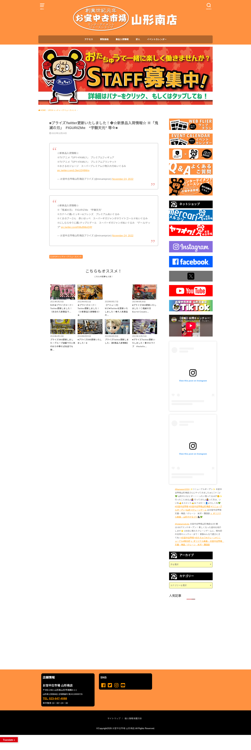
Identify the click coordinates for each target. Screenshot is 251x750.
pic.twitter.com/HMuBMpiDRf (76, 227)
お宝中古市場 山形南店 (123, 728)
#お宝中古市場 (181, 506)
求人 (138, 39)
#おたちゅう (200, 538)
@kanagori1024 (182, 489)
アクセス (88, 39)
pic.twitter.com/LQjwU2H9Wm (73, 170)
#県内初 (186, 541)
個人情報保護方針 (133, 718)
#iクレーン (210, 538)
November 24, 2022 (122, 179)
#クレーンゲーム (199, 510)
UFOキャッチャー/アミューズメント (67, 257)
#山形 (188, 510)
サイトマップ (114, 718)
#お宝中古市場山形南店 (199, 506)
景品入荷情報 (122, 39)
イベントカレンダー (157, 39)
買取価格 (104, 39)
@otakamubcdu (182, 524)
